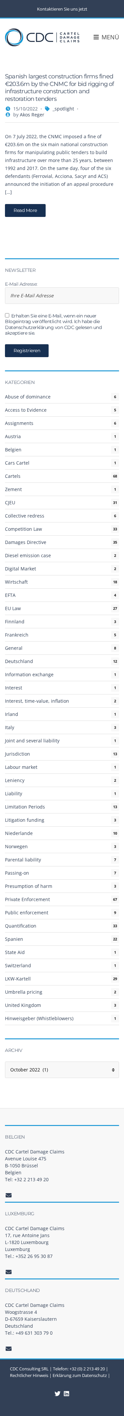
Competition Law (23, 529)
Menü (109, 37)
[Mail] (9, 1195)
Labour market (21, 767)
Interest (13, 688)
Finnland (14, 621)
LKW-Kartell (18, 979)
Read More (25, 210)
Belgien (13, 449)
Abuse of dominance (28, 397)
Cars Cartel (17, 463)
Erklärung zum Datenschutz (80, 1375)
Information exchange (29, 674)
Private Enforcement (27, 899)
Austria (13, 436)
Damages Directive (25, 542)
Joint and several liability (32, 740)
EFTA (10, 595)
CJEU (10, 502)
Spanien (14, 939)
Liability (13, 793)
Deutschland (19, 661)
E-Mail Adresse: (21, 284)
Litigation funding (24, 820)
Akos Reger (32, 114)
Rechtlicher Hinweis (29, 1375)
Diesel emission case (28, 555)
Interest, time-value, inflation (37, 701)
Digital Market (20, 568)
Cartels (13, 476)
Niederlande (19, 833)
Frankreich (16, 635)
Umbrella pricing (23, 992)
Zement (13, 489)
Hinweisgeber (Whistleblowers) (39, 1018)
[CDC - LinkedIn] (58, 1393)
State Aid (15, 952)
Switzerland (18, 965)
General (13, 648)
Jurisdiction (17, 754)
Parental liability (23, 859)
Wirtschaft (16, 582)
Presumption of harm (28, 886)
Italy (9, 727)
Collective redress (24, 516)
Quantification (20, 926)
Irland (11, 714)
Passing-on (17, 873)
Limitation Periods (25, 807)
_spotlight (63, 108)
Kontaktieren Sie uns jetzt (62, 9)
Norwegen (16, 846)
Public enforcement (26, 912)
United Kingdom (23, 1005)
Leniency (14, 780)
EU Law (13, 608)
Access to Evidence (26, 410)
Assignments (19, 423)
